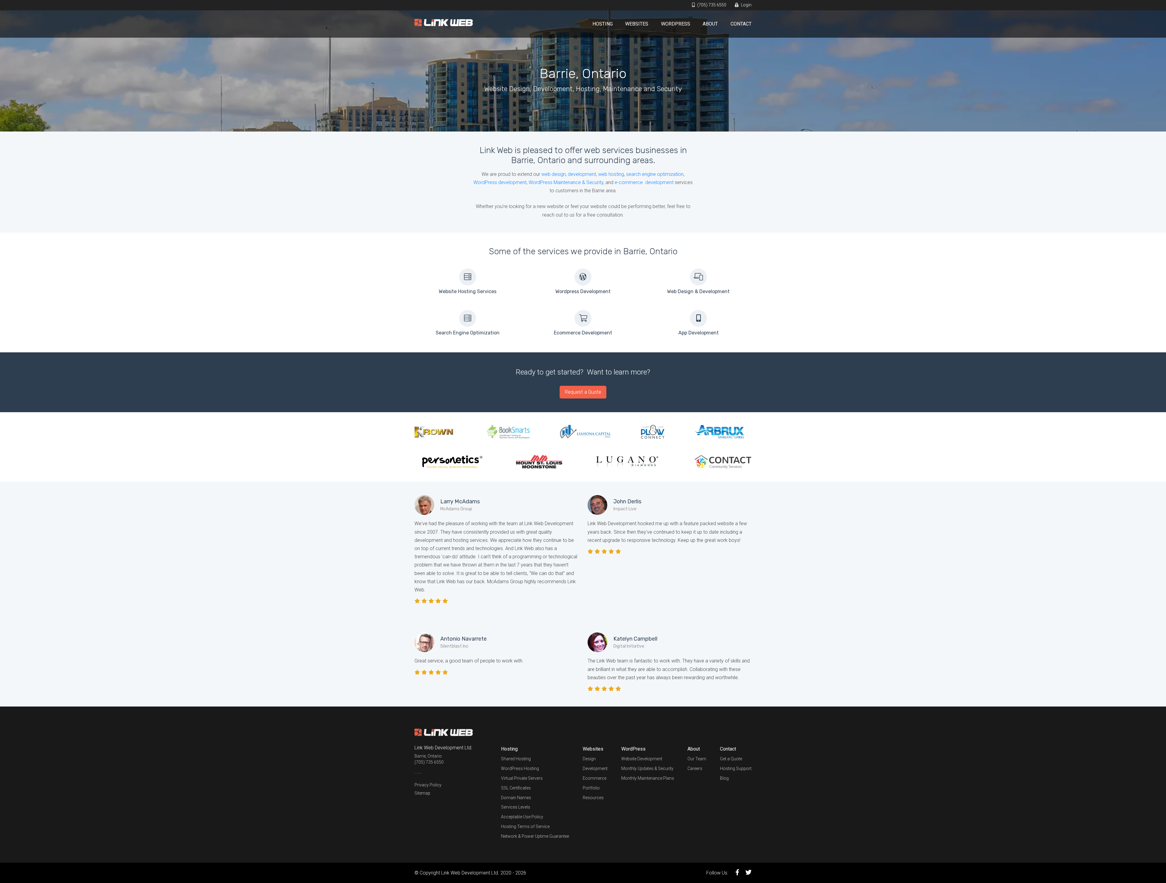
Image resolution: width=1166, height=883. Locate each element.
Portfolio (591, 787)
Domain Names (516, 797)
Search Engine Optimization (467, 333)
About (710, 24)
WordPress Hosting (520, 768)
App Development (698, 333)
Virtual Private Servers (522, 778)
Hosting (602, 24)
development (582, 174)
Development (595, 768)
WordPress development (500, 182)
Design (589, 758)
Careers (694, 768)
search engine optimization (655, 174)
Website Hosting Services (467, 291)
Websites (636, 24)
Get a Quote (731, 758)
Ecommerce (594, 778)
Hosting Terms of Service (525, 826)
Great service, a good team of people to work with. (468, 661)
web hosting (611, 174)
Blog (724, 778)
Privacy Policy (428, 784)
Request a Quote (583, 392)
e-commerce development (644, 182)
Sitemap (422, 793)
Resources (593, 797)
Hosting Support (736, 768)
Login (746, 4)
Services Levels (515, 807)
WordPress (675, 24)
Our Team (696, 758)
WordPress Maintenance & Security (566, 182)
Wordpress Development (583, 291)
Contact (741, 24)
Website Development (641, 758)
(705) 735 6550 (711, 4)
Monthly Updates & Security (647, 768)
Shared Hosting (516, 758)
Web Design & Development (698, 291)
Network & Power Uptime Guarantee (535, 836)
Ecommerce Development (583, 333)
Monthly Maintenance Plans (647, 778)
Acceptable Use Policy (522, 816)
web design (553, 174)
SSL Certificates (516, 787)
